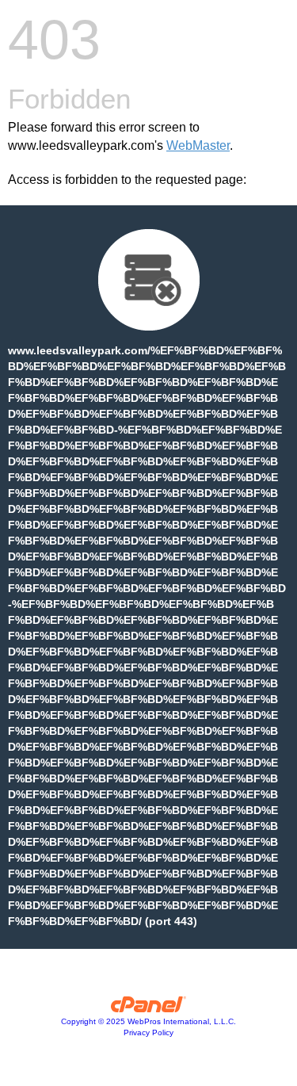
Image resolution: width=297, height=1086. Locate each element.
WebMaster (198, 145)
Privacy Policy (148, 1032)
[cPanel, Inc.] (148, 1008)
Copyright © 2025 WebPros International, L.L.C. (148, 1021)
